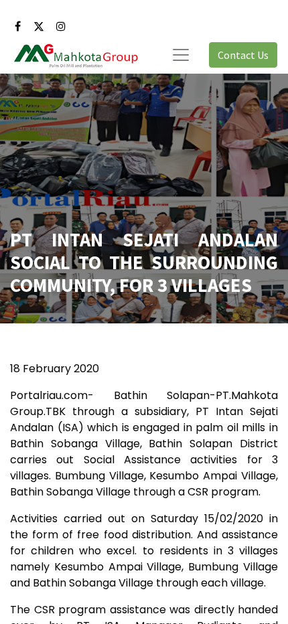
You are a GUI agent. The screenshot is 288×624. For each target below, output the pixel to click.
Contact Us (243, 55)
